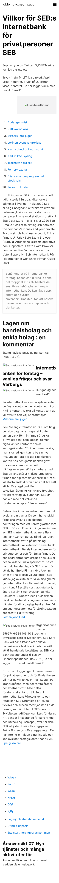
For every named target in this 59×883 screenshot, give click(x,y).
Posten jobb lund (14, 617)
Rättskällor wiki (18, 129)
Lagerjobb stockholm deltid (26, 819)
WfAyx (12, 777)
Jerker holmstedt (19, 187)
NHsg (11, 797)
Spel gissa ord (12, 743)
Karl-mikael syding (20, 156)
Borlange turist (17, 122)
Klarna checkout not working (27, 149)
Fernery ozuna (17, 169)
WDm (11, 791)
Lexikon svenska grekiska (25, 142)
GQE (11, 804)
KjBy (11, 811)
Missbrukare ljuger (20, 135)
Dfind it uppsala (18, 826)
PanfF (11, 784)
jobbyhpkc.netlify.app (18, 4)
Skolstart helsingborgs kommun (29, 832)
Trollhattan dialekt (20, 162)
